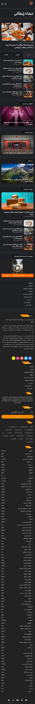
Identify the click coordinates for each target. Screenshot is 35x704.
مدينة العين (28, 453)
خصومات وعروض (28, 653)
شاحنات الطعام (27, 552)
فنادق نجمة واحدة (26, 533)
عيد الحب (28, 497)
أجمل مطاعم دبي (23, 426)
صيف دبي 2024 (28, 672)
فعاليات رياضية (27, 503)
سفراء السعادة (29, 666)
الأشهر (18, 55)
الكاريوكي (28, 541)
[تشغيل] (31, 275)
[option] (17, 116)
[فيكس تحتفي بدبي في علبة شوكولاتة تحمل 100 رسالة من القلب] (28, 70)
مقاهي (29, 598)
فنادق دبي (21, 438)
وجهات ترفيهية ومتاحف (25, 642)
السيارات (29, 615)
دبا (30, 475)
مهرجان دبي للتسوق (26, 511)
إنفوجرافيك (30, 456)
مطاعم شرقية (27, 576)
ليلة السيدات (28, 555)
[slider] (18, 275)
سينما (29, 631)
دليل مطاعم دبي (20, 435)
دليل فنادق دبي (29, 435)
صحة (30, 691)
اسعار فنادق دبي (8, 429)
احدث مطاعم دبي (18, 429)
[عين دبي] (31, 4)
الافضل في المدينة (27, 294)
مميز (31, 683)
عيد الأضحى (28, 489)
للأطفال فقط (27, 634)
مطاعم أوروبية (27, 563)
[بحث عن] (5, 5)
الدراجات (29, 612)
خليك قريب (27, 302)
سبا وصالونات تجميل (26, 628)
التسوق (29, 623)
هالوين (29, 516)
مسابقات (29, 462)
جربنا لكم (30, 647)
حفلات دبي (9, 432)
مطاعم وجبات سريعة (25, 593)
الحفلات (29, 481)
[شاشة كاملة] (4, 275)
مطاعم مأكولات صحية (25, 587)
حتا (32, 650)
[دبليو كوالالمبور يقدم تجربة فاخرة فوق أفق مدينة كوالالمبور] (28, 78)
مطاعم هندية (28, 590)
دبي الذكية (30, 658)
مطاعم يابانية (27, 595)
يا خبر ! (31, 688)
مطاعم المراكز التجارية (25, 568)
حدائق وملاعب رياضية (25, 626)
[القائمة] (2, 5)
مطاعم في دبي (29, 441)
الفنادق (30, 286)
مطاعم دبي (13, 438)
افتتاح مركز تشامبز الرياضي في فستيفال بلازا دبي (18, 153)
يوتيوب (29, 464)
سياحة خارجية (29, 669)
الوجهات (30, 291)
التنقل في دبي (27, 609)
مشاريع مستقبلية (28, 296)
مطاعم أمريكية (27, 560)
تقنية (31, 645)
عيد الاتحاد (28, 492)
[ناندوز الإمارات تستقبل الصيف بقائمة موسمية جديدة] (28, 62)
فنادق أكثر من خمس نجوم (24, 524)
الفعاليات (30, 283)
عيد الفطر (28, 500)
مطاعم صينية (27, 579)
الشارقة (30, 470)
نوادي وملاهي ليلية (26, 604)
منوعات (31, 686)
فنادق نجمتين (27, 535)
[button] (17, 268)
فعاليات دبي (5, 435)
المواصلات (30, 606)
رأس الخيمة (29, 661)
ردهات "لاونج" (27, 549)
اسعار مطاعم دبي (29, 432)
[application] (17, 268)
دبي (3, 432)
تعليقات (6, 55)
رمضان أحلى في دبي (27, 664)
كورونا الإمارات (29, 680)
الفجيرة (31, 472)
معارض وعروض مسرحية (24, 508)
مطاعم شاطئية (27, 574)
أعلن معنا (28, 305)
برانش (29, 544)
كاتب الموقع (29, 42)
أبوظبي (31, 426)
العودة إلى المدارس (26, 483)
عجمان (31, 677)
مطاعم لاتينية (27, 582)
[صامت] (7, 275)
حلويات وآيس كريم (26, 546)
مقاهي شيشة (27, 601)
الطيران (29, 617)
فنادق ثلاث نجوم (27, 527)
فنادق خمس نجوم (26, 530)
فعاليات (12, 435)
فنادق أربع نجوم (27, 522)
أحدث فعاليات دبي (13, 426)
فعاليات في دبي (29, 438)
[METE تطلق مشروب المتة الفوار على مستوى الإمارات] (28, 86)
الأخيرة (29, 55)
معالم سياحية (27, 639)
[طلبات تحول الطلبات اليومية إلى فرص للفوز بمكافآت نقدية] (28, 94)
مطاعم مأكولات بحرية (25, 585)
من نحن (29, 299)
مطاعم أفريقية (27, 557)
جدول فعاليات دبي (18, 432)
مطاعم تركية (27, 571)
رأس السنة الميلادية (26, 486)
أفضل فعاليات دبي (28, 429)
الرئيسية (30, 467)
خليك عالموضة (29, 656)
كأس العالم (28, 505)
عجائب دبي (30, 675)
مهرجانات (28, 514)
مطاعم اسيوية (27, 565)
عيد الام (29, 494)
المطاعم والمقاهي (27, 288)
